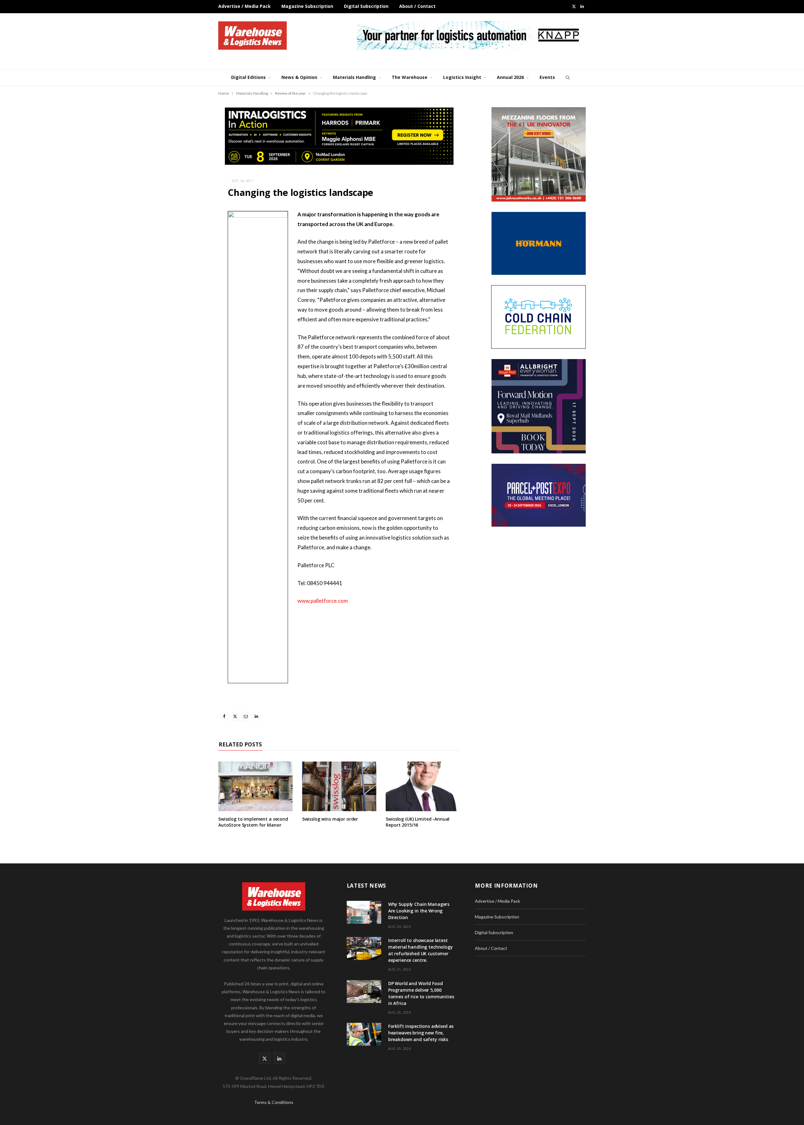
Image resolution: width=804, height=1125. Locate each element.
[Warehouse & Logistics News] (252, 35)
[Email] (187, 265)
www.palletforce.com (322, 600)
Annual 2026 (510, 77)
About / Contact (417, 6)
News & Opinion (299, 77)
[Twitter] (187, 249)
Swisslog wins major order (330, 819)
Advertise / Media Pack (244, 6)
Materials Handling (354, 77)
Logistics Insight (462, 77)
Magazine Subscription (307, 6)
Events (547, 77)
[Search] (567, 77)
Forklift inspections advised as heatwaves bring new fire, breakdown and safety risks (421, 1032)
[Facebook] (187, 233)
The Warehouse (409, 77)
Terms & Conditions (273, 1102)
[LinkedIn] (187, 281)
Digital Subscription (366, 6)
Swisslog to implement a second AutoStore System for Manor (253, 822)
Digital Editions (248, 77)
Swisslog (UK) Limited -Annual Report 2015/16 (417, 822)
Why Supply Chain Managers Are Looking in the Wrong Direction (419, 910)
